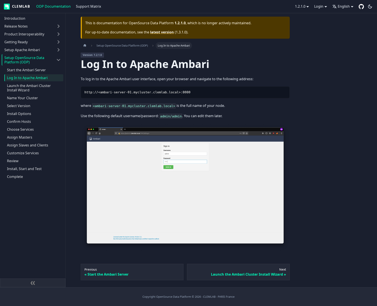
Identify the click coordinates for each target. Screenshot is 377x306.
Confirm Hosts (19, 121)
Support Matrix (88, 6)
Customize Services (23, 153)
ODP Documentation (53, 6)
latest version (162, 32)
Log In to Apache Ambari (27, 77)
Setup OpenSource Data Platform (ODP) (24, 59)
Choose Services (20, 129)
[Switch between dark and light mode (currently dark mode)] (370, 6)
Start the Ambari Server (26, 70)
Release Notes (16, 26)
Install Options (19, 113)
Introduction (14, 18)
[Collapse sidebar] (32, 282)
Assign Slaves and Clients (27, 145)
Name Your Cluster (22, 98)
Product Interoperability (24, 34)
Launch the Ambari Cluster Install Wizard (29, 87)
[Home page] (85, 45)
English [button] (344, 6)
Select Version (18, 105)
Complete (15, 176)
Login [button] (318, 6)
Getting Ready (16, 42)
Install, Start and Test (24, 168)
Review (13, 160)
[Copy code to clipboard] (284, 91)
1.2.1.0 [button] (300, 6)
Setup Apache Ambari (22, 49)
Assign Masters (19, 137)
